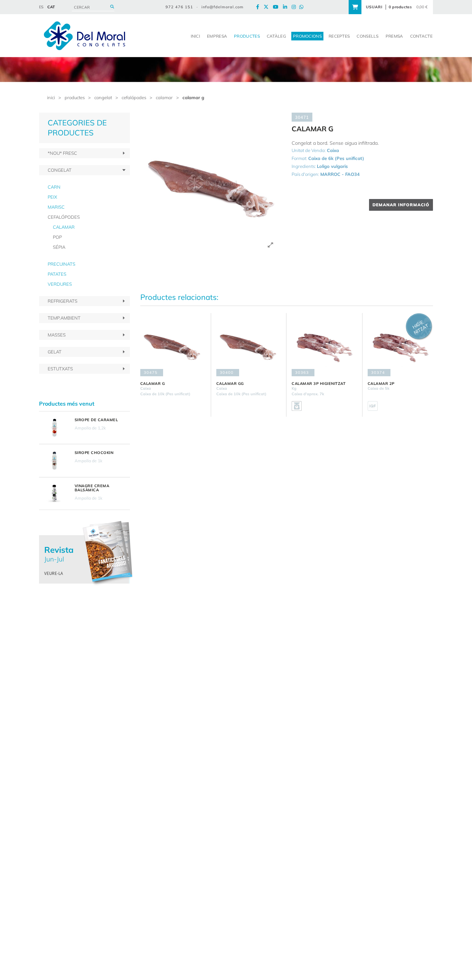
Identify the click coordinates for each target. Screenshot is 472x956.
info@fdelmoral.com (222, 6)
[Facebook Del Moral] (259, 7)
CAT (51, 6)
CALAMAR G (193, 97)
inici (51, 97)
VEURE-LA (53, 573)
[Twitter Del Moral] (268, 7)
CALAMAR (164, 97)
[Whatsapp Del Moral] (303, 7)
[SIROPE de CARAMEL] (54, 428)
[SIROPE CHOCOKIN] (54, 461)
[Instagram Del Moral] (295, 7)
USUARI (374, 6)
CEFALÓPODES (134, 97)
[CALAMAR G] (211, 183)
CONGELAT (103, 97)
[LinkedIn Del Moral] (287, 7)
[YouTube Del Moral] (277, 7)
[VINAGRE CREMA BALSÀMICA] (54, 494)
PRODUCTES (75, 97)
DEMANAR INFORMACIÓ (400, 204)
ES (41, 6)
